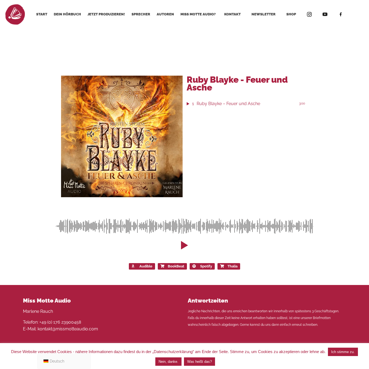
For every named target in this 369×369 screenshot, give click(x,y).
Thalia (232, 266)
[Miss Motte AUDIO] (15, 14)
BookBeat (176, 266)
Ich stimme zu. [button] (343, 352)
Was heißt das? (199, 362)
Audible (145, 266)
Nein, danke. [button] (168, 362)
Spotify (206, 266)
